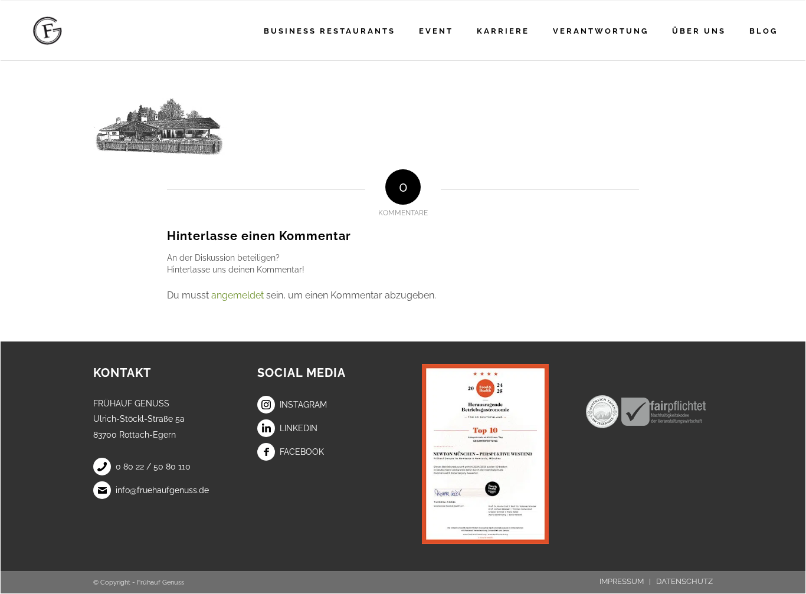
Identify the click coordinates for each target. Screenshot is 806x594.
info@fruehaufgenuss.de (162, 490)
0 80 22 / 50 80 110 (153, 466)
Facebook (302, 452)
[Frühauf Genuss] (66, 30)
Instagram (303, 404)
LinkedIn (298, 428)
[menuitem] (329, 30)
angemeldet (237, 295)
